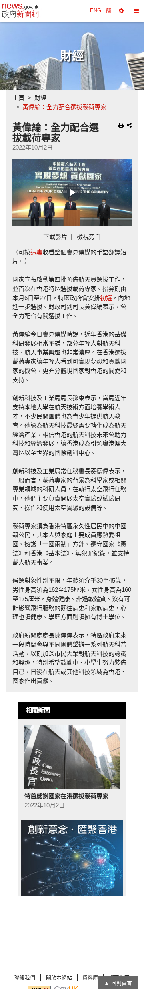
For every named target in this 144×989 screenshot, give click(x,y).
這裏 (36, 252)
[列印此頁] (121, 125)
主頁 (18, 97)
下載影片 (55, 236)
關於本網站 (59, 978)
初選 (106, 297)
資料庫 (90, 978)
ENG (95, 11)
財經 (40, 97)
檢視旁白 (89, 236)
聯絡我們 (24, 978)
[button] (121, 11)
